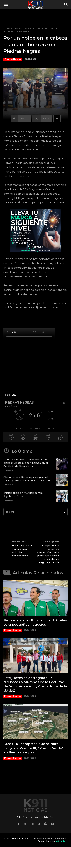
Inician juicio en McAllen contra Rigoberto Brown (23, 494)
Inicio (6, 28)
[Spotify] (45, 824)
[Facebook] (18, 824)
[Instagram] (32, 824)
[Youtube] (52, 824)
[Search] (64, 512)
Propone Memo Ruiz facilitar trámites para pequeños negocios (35, 622)
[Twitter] (25, 824)
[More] (57, 118)
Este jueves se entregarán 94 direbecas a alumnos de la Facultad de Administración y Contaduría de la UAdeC (35, 684)
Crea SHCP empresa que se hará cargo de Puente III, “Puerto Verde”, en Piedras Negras (33, 748)
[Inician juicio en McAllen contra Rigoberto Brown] (62, 496)
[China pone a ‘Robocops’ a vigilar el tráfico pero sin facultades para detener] (62, 480)
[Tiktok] (39, 824)
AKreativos (62, 841)
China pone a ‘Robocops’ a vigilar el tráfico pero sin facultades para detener (27, 479)
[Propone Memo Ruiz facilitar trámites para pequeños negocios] (35, 598)
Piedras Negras (18, 28)
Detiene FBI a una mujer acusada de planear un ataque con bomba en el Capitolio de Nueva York (25, 463)
